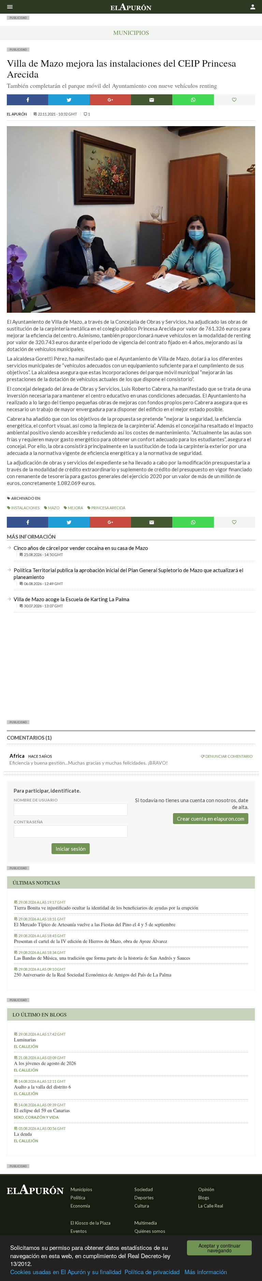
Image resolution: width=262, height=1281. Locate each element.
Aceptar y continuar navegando (220, 1248)
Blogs (203, 1197)
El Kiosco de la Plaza (91, 1223)
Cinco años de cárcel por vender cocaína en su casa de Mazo (81, 548)
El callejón (26, 1046)
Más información (206, 1271)
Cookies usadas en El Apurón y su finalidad (65, 1271)
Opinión (206, 1189)
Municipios (131, 32)
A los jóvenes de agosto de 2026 (45, 1063)
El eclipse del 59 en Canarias (42, 1110)
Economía (80, 1206)
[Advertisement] (131, 666)
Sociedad (143, 1189)
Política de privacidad (152, 1271)
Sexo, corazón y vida (36, 1117)
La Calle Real (210, 1206)
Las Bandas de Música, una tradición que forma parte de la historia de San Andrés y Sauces (102, 958)
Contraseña (28, 821)
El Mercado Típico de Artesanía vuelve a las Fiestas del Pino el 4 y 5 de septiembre (94, 924)
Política (78, 1197)
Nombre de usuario (36, 800)
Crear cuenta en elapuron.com (210, 818)
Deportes (144, 1197)
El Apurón (17, 114)
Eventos (79, 1231)
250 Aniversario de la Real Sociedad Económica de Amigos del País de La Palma (92, 974)
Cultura (141, 1206)
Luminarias (25, 1039)
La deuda (23, 1134)
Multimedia (145, 1223)
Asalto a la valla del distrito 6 (42, 1087)
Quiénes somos (149, 1231)
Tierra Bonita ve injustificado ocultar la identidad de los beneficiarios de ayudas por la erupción (106, 908)
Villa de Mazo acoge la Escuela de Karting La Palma (71, 599)
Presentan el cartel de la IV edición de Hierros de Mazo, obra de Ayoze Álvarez (90, 941)
